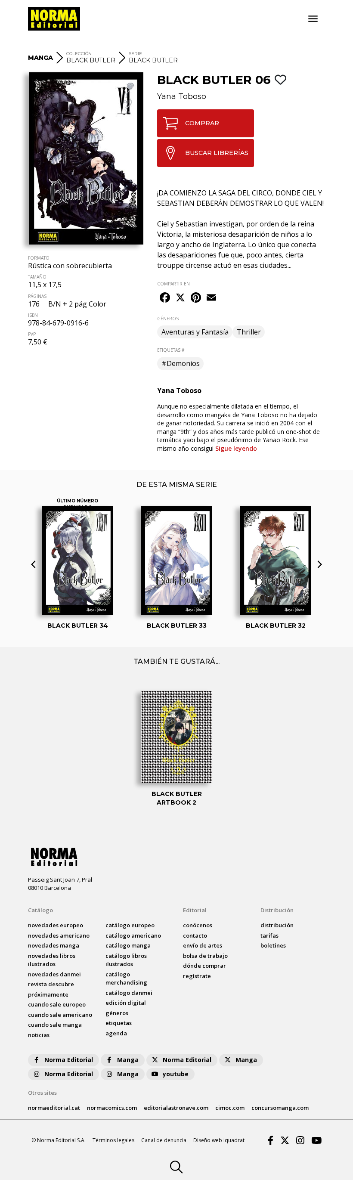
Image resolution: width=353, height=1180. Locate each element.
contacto (195, 935)
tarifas (269, 935)
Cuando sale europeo (57, 1004)
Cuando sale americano (60, 1015)
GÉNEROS (168, 319)
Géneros (116, 1013)
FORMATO (39, 258)
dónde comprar (204, 965)
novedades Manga (53, 945)
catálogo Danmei (128, 993)
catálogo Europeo (130, 925)
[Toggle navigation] (313, 19)
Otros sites (42, 1092)
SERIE (135, 53)
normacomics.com (112, 1108)
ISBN (33, 315)
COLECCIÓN (79, 53)
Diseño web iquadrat (219, 1140)
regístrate (197, 976)
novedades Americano (59, 935)
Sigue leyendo (236, 448)
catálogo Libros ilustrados (126, 960)
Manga (128, 1060)
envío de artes (202, 945)
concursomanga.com (280, 1108)
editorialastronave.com (176, 1108)
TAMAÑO (37, 277)
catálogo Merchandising (126, 978)
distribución (277, 925)
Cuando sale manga (55, 1024)
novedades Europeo (55, 925)
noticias (39, 1035)
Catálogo (40, 910)
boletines (273, 945)
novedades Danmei (54, 974)
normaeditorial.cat (54, 1108)
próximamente (48, 994)
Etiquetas (118, 1023)
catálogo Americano (133, 935)
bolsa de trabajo (205, 956)
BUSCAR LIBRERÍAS (216, 153)
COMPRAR (202, 123)
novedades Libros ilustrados (51, 960)
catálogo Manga (128, 945)
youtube (176, 1074)
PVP (32, 334)
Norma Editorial (68, 1060)
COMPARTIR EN (173, 284)
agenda (116, 1033)
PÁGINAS (37, 296)
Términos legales (113, 1140)
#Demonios (180, 363)
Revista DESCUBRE (51, 984)
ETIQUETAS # (170, 350)
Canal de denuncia (163, 1140)
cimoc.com (230, 1108)
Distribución (277, 910)
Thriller (249, 332)
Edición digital (125, 1003)
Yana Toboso (181, 96)
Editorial (195, 910)
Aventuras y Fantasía (195, 332)
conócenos (197, 925)
